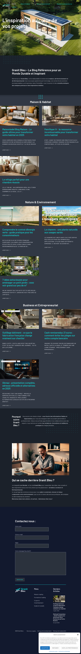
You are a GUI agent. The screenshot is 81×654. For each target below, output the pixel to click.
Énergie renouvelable (7, 208)
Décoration (4, 158)
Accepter (45, 648)
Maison (3, 107)
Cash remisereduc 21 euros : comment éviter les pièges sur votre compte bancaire (59, 335)
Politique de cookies (53, 651)
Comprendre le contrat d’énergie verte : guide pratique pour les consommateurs (18, 232)
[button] (78, 634)
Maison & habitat (25, 4)
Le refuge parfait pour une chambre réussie (15, 181)
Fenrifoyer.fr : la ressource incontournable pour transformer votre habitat (61, 132)
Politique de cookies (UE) (59, 631)
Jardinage (4, 258)
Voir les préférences (70, 648)
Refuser (55, 648)
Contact (14, 7)
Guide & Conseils (39, 606)
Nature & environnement (43, 4)
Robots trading (38, 594)
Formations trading (40, 597)
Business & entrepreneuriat (64, 4)
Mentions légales (31, 631)
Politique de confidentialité (64, 651)
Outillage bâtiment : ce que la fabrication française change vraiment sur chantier (17, 335)
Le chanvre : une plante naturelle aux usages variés (61, 231)
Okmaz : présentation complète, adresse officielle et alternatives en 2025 (18, 385)
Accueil (14, 4)
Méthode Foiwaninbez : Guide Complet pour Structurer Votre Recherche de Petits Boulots (59, 617)
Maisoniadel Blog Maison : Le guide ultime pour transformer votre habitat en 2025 (17, 132)
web (45, 311)
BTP (2, 311)
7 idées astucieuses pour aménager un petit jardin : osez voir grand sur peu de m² (18, 282)
